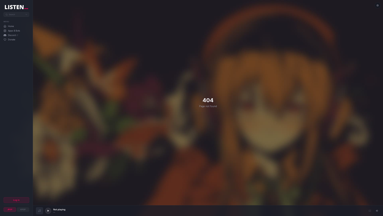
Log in (16, 200)
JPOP (9, 209)
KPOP (23, 209)
